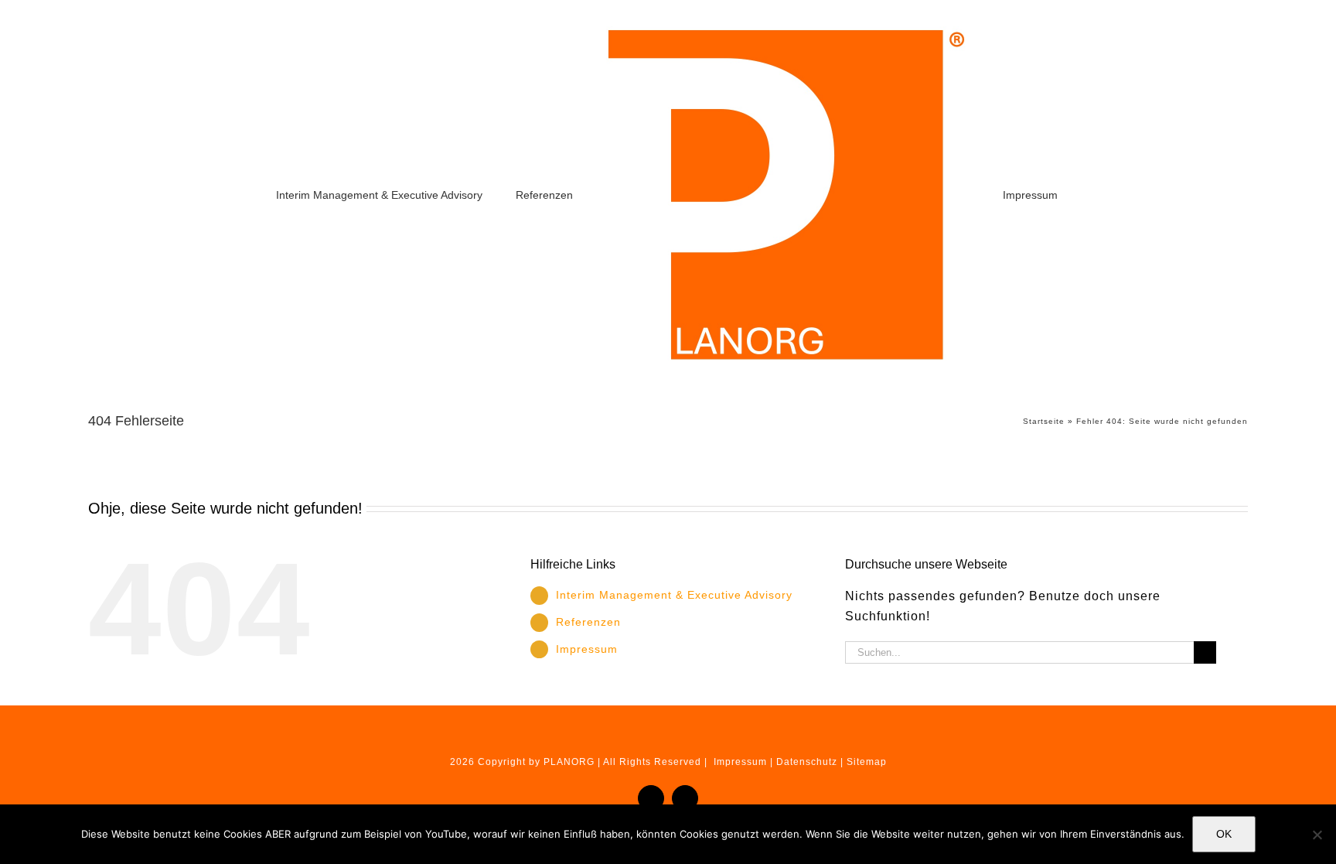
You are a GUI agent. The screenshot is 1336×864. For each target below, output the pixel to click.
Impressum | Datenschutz (775, 761)
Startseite (1044, 421)
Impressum (587, 649)
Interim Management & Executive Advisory (674, 595)
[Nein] (1316, 834)
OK (1224, 834)
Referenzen (588, 622)
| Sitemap (863, 761)
